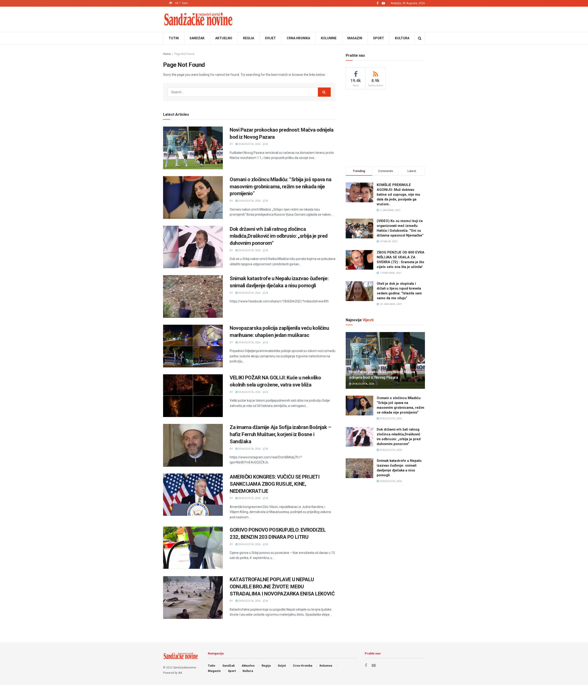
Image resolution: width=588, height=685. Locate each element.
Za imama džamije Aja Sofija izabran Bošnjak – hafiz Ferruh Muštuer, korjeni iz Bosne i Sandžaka (280, 434)
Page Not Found (184, 54)
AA (180, 672)
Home (167, 54)
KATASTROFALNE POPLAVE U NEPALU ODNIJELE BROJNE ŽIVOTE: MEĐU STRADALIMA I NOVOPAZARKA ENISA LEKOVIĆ (282, 587)
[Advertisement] (385, 127)
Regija (248, 38)
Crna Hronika (298, 38)
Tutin (174, 38)
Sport (378, 38)
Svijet (270, 38)
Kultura (402, 38)
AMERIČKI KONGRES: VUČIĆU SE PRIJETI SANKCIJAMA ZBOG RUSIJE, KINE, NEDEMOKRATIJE (275, 484)
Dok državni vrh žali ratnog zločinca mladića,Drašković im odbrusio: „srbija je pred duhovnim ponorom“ (279, 236)
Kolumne (328, 38)
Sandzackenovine (184, 667)
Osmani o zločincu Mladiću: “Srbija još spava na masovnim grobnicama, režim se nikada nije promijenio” (280, 187)
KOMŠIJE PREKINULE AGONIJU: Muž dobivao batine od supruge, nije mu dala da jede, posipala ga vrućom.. (398, 194)
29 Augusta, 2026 (248, 144)
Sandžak (196, 38)
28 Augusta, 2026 (248, 498)
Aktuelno (223, 38)
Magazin (354, 38)
